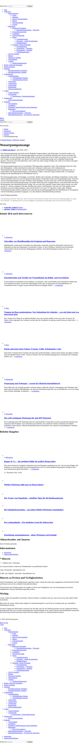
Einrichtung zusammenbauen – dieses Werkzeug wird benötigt (30, 535)
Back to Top (4, 623)
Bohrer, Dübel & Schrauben (13, 65)
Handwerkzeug (13, 13)
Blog (7, 308)
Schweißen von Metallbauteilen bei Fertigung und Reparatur (29, 241)
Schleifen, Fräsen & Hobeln (21, 45)
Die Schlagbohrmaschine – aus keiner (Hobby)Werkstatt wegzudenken (33, 510)
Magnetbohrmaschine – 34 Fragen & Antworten (23, 115)
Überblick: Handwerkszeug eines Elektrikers (22, 107)
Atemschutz (12, 81)
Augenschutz (12, 83)
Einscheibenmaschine (19, 32)
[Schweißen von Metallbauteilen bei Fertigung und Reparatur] (41, 227)
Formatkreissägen (22, 39)
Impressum (7, 552)
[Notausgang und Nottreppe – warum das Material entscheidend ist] (41, 369)
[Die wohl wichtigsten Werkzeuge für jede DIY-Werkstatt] (41, 403)
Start (5, 10)
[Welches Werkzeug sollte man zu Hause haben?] (41, 478)
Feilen (14, 15)
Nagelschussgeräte (18, 35)
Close (2, 624)
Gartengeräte (12, 94)
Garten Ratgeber (13, 92)
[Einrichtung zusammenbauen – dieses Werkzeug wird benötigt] (41, 528)
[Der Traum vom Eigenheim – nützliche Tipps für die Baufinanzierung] (41, 491)
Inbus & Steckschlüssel (19, 19)
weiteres (11, 61)
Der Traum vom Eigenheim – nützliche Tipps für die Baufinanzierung (33, 498)
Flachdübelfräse (21, 46)
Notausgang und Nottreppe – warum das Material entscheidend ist (32, 383)
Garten (6, 91)
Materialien (12, 109)
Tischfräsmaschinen (22, 52)
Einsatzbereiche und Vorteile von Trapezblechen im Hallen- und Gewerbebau (36, 278)
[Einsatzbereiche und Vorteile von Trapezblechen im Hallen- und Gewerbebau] (41, 263)
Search (30, 6)
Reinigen (7, 69)
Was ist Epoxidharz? (19, 111)
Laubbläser (16, 34)
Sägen (14, 37)
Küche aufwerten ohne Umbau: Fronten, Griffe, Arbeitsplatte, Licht (32, 349)
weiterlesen (7, 251)
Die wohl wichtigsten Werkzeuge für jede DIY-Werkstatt (27, 418)
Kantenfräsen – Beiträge (24, 50)
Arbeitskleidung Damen (20, 78)
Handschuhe (12, 87)
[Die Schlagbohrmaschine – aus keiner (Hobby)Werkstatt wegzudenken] (41, 504)
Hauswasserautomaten (15, 100)
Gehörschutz (12, 85)
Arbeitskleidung (13, 76)
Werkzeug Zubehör (14, 57)
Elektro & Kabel (9, 67)
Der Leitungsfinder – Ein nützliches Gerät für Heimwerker (28, 522)
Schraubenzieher (17, 23)
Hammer (15, 17)
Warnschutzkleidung (14, 89)
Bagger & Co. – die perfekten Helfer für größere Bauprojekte (30, 461)
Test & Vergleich (13, 54)
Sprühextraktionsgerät (19, 63)
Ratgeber (7, 102)
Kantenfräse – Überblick (24, 48)
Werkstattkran (12, 59)
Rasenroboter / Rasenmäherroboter (23, 96)
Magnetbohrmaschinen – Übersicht (27, 30)
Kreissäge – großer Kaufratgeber (27, 41)
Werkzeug (7, 11)
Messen (10, 56)
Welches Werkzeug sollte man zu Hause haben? (24, 485)
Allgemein (9, 237)
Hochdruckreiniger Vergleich (17, 70)
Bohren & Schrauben (19, 28)
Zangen (14, 24)
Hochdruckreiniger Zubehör (17, 72)
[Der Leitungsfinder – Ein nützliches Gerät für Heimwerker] (41, 516)
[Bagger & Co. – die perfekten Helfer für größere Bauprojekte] (41, 446)
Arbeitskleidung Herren (20, 80)
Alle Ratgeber (12, 104)
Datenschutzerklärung (11, 554)
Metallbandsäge (21, 43)
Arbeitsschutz (8, 74)
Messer (14, 21)
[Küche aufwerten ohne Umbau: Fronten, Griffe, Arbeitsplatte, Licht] (41, 334)
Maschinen (11, 26)
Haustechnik (8, 98)
